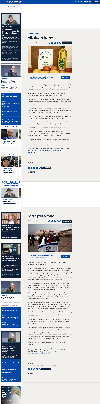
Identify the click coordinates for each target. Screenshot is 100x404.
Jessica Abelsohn (7, 263)
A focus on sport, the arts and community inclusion (9, 298)
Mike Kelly (6, 175)
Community (31, 164)
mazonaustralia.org (34, 150)
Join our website (67, 42)
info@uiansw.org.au (45, 352)
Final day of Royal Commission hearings (9, 82)
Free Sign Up (65, 77)
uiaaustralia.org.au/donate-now (38, 354)
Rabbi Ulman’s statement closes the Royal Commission (10, 31)
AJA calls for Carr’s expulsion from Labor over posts (9, 144)
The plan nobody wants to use (9, 53)
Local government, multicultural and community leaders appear (8, 349)
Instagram (31, 152)
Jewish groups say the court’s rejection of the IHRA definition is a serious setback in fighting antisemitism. (11, 236)
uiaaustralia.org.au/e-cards (50, 348)
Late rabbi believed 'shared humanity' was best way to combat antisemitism (10, 121)
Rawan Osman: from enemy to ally (10, 275)
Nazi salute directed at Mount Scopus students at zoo (10, 58)
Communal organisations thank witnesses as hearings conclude (10, 47)
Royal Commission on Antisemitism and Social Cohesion (11, 184)
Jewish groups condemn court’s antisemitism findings (10, 229)
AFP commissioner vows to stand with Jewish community (10, 260)
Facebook (58, 150)
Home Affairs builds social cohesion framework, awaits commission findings (9, 379)
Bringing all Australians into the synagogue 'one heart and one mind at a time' (11, 113)
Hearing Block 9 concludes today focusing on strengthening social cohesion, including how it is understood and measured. (9, 89)
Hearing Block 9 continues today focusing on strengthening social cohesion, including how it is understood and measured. (10, 304)
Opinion (11, 154)
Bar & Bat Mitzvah (39, 164)
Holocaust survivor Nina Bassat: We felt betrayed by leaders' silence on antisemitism (10, 105)
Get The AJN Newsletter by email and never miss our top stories (41, 77)
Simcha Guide (47, 164)
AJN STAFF (4, 85)
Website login (87, 1)
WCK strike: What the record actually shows (9, 172)
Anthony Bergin (12, 175)
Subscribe (95, 1)
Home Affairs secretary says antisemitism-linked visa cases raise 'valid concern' (9, 371)
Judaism (54, 365)
